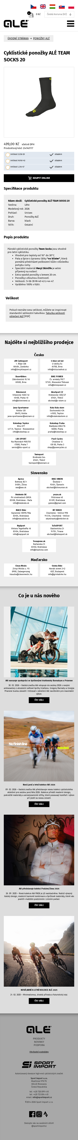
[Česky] (34, 6)
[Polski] (71, 6)
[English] (43, 6)
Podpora (39, 1045)
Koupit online (41, 178)
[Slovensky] (62, 6)
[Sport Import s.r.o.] (16, 23)
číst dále (39, 700)
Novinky (39, 1041)
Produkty (39, 1038)
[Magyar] (52, 6)
